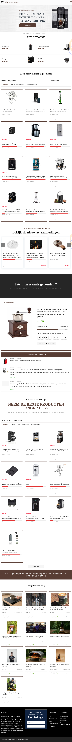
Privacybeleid (64, 716)
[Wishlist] (66, 2)
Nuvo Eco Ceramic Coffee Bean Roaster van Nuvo (35, 254)
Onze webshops (53, 723)
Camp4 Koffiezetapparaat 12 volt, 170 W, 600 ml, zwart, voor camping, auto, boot (12, 451)
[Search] (63, 2)
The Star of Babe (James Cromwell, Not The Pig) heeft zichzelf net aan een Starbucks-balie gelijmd (35, 609)
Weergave (5, 48)
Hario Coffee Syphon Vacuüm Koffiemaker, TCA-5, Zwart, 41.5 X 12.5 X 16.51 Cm (35, 211)
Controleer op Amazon (47, 338)
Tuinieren (28, 669)
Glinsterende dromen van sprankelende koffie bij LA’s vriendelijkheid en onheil (11, 638)
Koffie (28, 612)
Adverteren (52, 726)
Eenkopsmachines (15, 358)
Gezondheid (53, 669)
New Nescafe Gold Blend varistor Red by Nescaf (25, 361)
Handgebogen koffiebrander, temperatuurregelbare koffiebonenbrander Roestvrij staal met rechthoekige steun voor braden (11, 112)
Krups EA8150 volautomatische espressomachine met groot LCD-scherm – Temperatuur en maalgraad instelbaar (11, 178)
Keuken (4, 612)
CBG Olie (52, 640)
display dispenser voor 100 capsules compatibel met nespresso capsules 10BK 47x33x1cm (11, 256)
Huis (50, 716)
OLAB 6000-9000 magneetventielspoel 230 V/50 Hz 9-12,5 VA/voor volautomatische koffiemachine (11, 144)
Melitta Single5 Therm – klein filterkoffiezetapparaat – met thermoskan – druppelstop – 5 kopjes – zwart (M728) (36, 144)
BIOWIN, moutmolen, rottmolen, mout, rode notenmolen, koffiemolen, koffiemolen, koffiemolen (59, 484)
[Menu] (2, 2)
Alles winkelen (53, 718)
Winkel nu (27, 25)
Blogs (50, 721)
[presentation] (3, 245)
